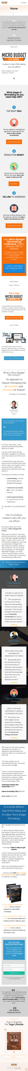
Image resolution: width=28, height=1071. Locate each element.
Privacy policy (17, 1068)
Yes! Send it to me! (14, 973)
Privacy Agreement (15, 979)
